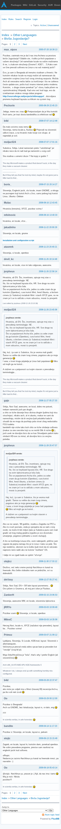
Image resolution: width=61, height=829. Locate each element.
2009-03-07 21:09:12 (48, 635)
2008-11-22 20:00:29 (48, 227)
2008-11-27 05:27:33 (48, 400)
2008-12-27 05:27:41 (48, 579)
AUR (50, 5)
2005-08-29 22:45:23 (48, 105)
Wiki (25, 5)
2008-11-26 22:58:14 (48, 271)
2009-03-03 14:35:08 (48, 619)
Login (35, 19)
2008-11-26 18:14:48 (48, 259)
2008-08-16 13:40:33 (48, 215)
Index (4, 19)
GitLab (32, 5)
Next (25, 44)
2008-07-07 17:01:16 (48, 142)
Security (42, 5)
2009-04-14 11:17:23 (48, 726)
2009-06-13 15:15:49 (48, 738)
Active (43, 25)
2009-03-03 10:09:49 (48, 607)
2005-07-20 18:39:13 (48, 49)
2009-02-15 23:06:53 (48, 595)
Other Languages (25, 35)
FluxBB (55, 818)
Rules (11, 19)
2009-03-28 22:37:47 (48, 680)
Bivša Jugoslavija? (16, 38)
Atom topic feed (52, 815)
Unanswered (53, 25)
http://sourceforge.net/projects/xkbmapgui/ (23, 96)
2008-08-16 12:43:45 (48, 202)
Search (18, 19)
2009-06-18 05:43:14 (48, 767)
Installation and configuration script (18, 240)
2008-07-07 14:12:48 (48, 121)
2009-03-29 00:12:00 (48, 698)
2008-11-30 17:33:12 (48, 561)
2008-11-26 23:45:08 (48, 309)
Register (27, 19)
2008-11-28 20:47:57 (48, 445)
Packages (16, 5)
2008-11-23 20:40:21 (48, 247)
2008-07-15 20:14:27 (48, 184)
